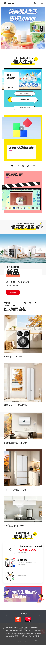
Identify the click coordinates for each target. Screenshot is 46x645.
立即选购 (13, 292)
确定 (36, 641)
